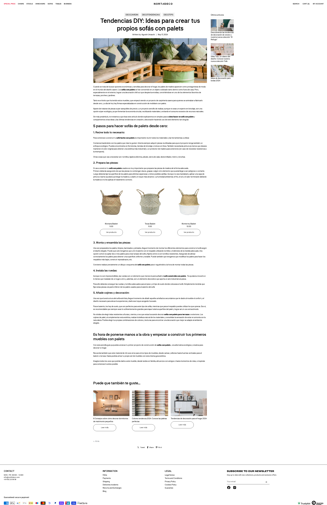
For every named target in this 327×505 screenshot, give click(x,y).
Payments (107, 478)
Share (151, 447)
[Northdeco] (163, 4)
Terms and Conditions (173, 478)
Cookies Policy (170, 485)
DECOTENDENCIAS (151, 15)
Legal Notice (170, 475)
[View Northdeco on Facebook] (229, 487)
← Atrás (96, 441)
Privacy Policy (170, 482)
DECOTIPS (168, 15)
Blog (104, 491)
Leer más (104, 427)
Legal (168, 471)
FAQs (105, 475)
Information (110, 471)
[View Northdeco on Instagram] (235, 487)
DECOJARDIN (132, 15)
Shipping (106, 482)
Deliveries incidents (110, 485)
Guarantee (169, 488)
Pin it (160, 447)
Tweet (142, 447)
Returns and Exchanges (112, 488)
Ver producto (111, 232)
